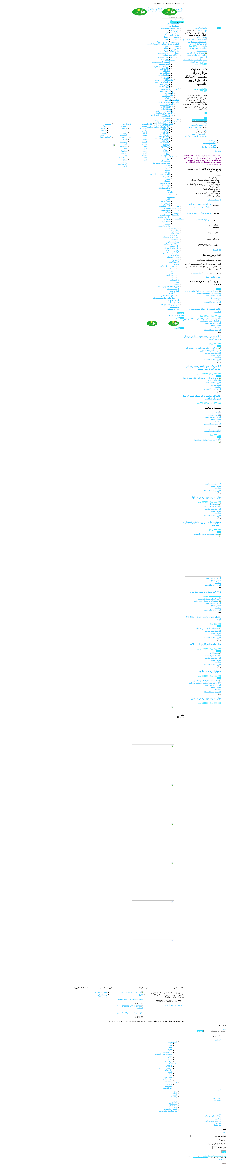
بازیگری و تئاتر (164, 201)
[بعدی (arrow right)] (223, 1163)
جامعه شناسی (164, 91)
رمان (172, 273)
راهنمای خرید (102, 995)
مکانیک (167, 181)
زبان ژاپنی (166, 118)
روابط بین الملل (164, 102)
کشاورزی (166, 176)
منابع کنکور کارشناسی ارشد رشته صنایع (130, 1013)
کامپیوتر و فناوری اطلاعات (159, 174)
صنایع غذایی (174, 255)
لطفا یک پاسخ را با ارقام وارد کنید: (215, 1144)
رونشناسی (170, 275)
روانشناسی (174, 239)
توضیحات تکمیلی (209, 143)
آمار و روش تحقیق (172, 33)
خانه (205, 28)
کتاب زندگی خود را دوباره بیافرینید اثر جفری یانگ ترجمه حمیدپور (203, 367)
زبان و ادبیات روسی (162, 120)
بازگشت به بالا (221, 1159)
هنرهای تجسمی (164, 226)
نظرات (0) (212, 145)
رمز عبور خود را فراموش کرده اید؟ (214, 1156)
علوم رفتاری (174, 262)
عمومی (176, 264)
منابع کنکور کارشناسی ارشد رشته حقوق (130, 999)
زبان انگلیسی (164, 206)
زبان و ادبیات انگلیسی (170, 251)
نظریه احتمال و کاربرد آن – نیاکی (205, 644)
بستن (224, 1029)
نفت (168, 190)
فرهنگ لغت (174, 280)
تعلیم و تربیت (174, 48)
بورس (172, 271)
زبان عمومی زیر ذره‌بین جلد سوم (205, 592)
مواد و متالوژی (164, 188)
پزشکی (176, 46)
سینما (167, 212)
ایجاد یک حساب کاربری (200, 1157)
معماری (171, 194)
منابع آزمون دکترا (168, 295)
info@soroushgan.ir (173, 1005)
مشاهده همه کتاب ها (181, 724)
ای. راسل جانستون (204, 204)
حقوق (167, 100)
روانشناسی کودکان (171, 244)
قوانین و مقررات (100, 992)
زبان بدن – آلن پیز (212, 430)
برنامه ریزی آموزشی (162, 80)
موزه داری (166, 221)
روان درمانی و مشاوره (170, 237)
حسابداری (166, 96)
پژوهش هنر (165, 203)
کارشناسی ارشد (173, 289)
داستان (176, 53)
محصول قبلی (201, 37)
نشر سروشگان (173, 309)
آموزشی (176, 40)
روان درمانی (174, 235)
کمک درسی (174, 291)
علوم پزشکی (174, 260)
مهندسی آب (165, 185)
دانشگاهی (175, 55)
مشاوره (171, 192)
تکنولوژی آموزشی (172, 51)
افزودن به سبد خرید (199, 120)
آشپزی (167, 199)
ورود (223, 1151)
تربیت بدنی (165, 89)
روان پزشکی (174, 233)
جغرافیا (167, 93)
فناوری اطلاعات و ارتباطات (168, 286)
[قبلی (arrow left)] (225, 1163)
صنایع (167, 167)
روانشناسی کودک (172, 242)
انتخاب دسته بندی (177, 20)
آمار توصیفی (174, 31)
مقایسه (204, 123)
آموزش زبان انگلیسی (166, 266)
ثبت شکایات (102, 997)
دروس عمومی (173, 228)
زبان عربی (166, 208)
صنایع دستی (165, 215)
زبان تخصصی (174, 246)
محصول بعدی (201, 51)
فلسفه (172, 277)
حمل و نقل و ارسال (208, 147)
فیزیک (167, 172)
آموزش (176, 37)
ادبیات (172, 269)
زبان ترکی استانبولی (162, 111)
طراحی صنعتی (164, 217)
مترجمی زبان (174, 302)
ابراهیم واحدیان (193, 213)
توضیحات (212, 140)
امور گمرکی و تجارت (161, 66)
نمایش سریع (216, 298)
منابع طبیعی (165, 183)
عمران (167, 170)
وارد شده (197, 273)
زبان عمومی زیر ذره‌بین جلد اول (206, 497)
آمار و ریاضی (174, 35)
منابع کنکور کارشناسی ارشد (164, 298)
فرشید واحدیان (206, 213)
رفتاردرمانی (174, 230)
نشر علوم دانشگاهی (204, 219)
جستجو (200, 1031)
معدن (167, 179)
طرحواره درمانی (172, 257)
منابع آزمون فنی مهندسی (169, 304)
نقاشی (167, 224)
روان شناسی (165, 105)
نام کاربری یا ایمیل (219, 1136)
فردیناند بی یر (199, 206)
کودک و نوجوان (173, 300)
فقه (177, 282)
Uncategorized (173, 24)
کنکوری (171, 293)
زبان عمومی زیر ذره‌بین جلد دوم (206, 698)
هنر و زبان (171, 197)
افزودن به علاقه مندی (198, 125)
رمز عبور (222, 1140)
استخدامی (175, 42)
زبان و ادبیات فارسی (171, 253)
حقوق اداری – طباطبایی (209, 671)
